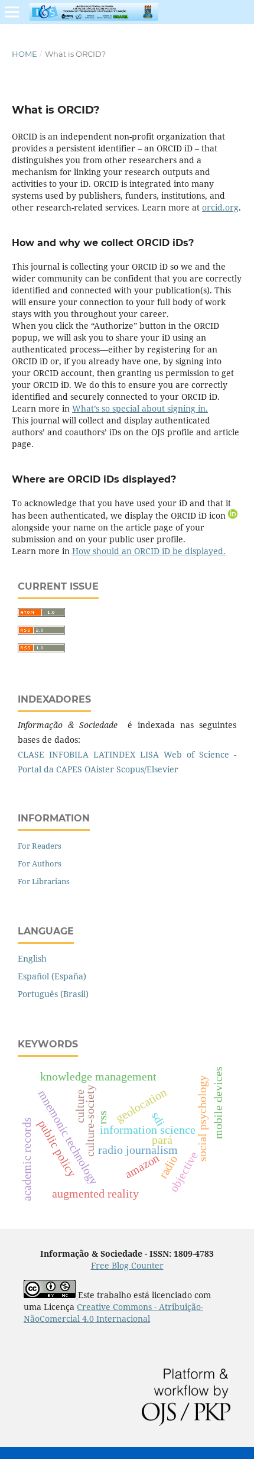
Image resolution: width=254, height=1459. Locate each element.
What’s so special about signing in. (140, 408)
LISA (149, 754)
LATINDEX (114, 754)
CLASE (31, 754)
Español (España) (52, 976)
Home (24, 54)
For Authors (39, 863)
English (32, 958)
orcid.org (220, 207)
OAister (99, 769)
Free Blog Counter (127, 1265)
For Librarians (44, 881)
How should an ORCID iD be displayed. (149, 551)
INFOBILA (69, 754)
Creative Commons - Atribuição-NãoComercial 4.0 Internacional (113, 1312)
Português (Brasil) (53, 993)
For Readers (39, 845)
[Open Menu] (12, 12)
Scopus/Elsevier (147, 769)
